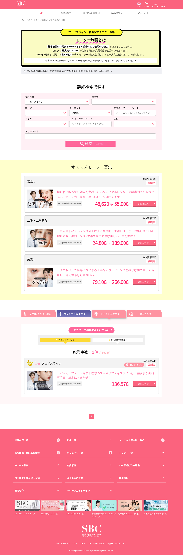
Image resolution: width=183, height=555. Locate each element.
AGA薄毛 (115, 12)
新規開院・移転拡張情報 (27, 452)
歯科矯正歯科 (90, 12)
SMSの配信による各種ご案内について (110, 543)
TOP (40, 12)
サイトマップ (62, 543)
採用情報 (123, 478)
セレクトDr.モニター (111, 314)
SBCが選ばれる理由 (129, 465)
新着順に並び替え (117, 340)
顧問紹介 (19, 490)
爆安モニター (146, 314)
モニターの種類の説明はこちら (91, 330)
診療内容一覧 (21, 440)
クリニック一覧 (75, 452)
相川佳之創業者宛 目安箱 (27, 478)
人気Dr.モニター (38, 314)
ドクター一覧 (126, 452)
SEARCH (155, 6)
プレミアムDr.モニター (76, 314)
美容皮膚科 (65, 12)
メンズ (141, 12)
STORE (147, 6)
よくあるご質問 (75, 478)
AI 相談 (139, 6)
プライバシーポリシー (81, 543)
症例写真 (71, 465)
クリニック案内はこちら (131, 440)
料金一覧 (71, 440)
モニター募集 (32, 20)
